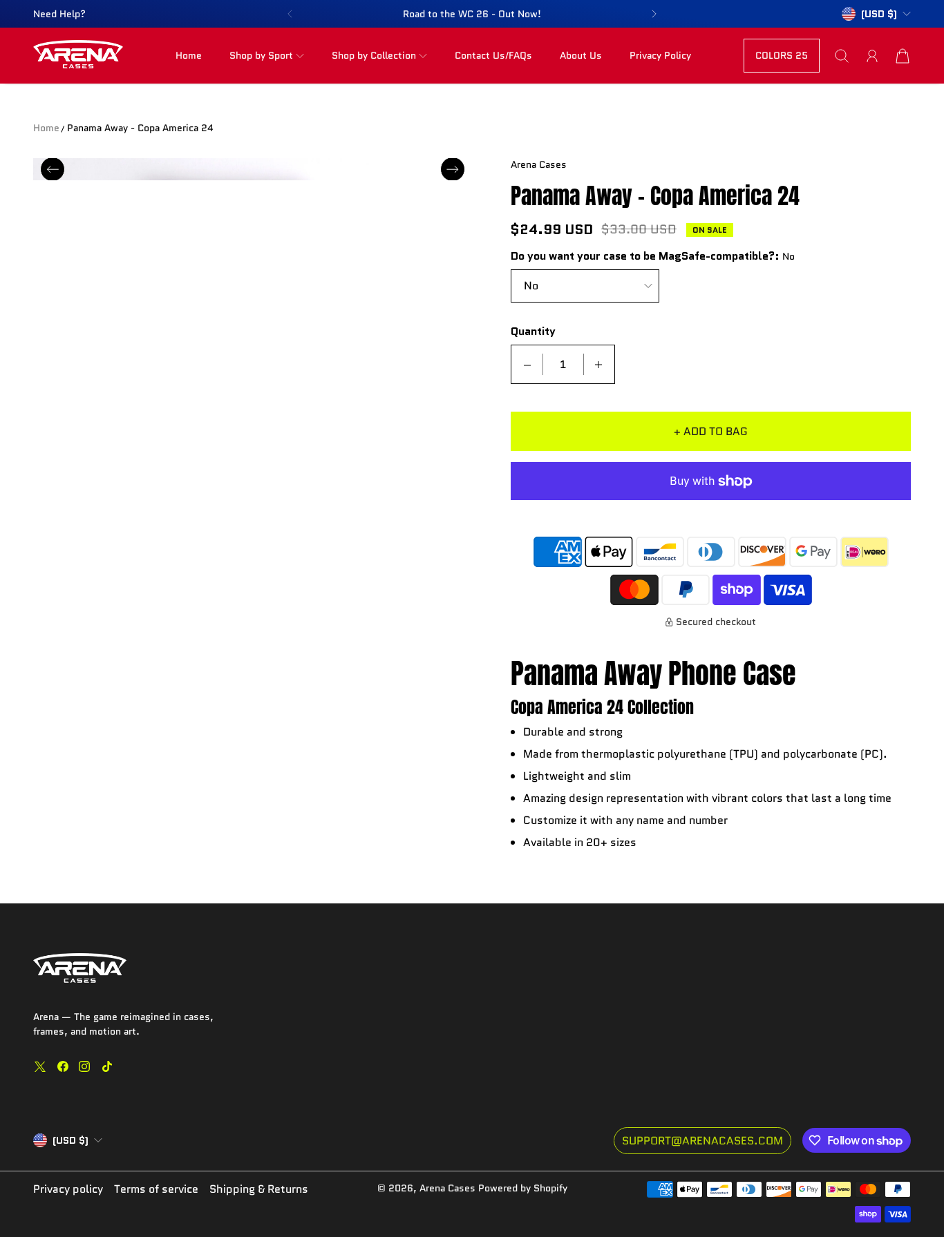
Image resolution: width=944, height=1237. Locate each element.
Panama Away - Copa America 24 (140, 128)
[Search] (841, 56)
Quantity (533, 332)
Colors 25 (781, 55)
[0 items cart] (902, 56)
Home (189, 55)
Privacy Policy (660, 55)
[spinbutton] (563, 364)
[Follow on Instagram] (84, 1066)
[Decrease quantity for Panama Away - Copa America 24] (527, 364)
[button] (289, 14)
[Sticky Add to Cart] (884, 1195)
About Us (581, 55)
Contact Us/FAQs (493, 55)
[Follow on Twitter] (40, 1066)
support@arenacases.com (702, 1141)
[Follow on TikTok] (107, 1066)
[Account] (872, 56)
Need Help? (59, 14)
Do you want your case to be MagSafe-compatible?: (645, 256)
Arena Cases (448, 1188)
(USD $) (70, 1140)
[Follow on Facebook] (62, 1066)
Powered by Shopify (522, 1188)
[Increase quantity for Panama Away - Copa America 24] (598, 364)
